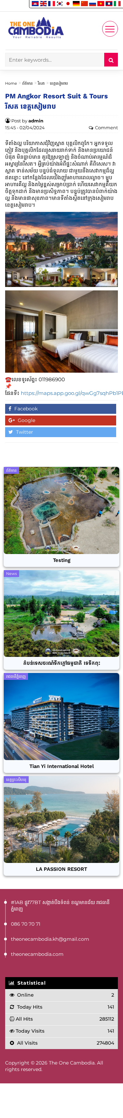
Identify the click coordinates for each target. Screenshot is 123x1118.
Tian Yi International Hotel (61, 766)
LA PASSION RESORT (61, 869)
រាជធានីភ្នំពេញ (16, 676)
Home (11, 83)
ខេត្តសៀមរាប (59, 83)
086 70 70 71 (25, 924)
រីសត (41, 83)
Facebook (25, 409)
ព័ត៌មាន (27, 83)
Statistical (31, 983)
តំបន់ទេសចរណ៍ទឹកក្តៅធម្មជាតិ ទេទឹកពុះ (61, 663)
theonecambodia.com (37, 954)
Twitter (24, 432)
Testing (61, 560)
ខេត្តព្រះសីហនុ (16, 779)
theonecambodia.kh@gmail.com (50, 939)
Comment (106, 127)
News (11, 573)
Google (25, 420)
